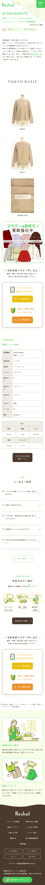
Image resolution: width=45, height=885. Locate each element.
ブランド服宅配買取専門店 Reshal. (23, 863)
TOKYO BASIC (30, 29)
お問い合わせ (31, 856)
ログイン (13, 856)
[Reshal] (22, 813)
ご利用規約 (22, 844)
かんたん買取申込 (22, 298)
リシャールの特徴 (13, 821)
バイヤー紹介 (32, 833)
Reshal (8, 5)
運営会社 (13, 838)
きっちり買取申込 (22, 319)
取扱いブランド (13, 827)
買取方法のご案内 (21, 621)
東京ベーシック (14, 29)
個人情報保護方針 (32, 838)
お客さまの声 (13, 833)
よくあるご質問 (19, 558)
